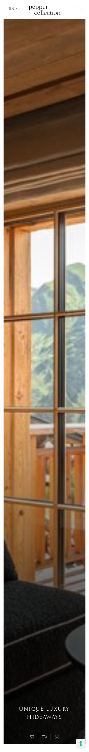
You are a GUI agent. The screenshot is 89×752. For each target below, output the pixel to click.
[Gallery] (32, 737)
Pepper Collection (45, 10)
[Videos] (45, 737)
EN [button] (12, 8)
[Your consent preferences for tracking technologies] (80, 743)
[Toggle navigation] (76, 9)
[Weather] (57, 737)
